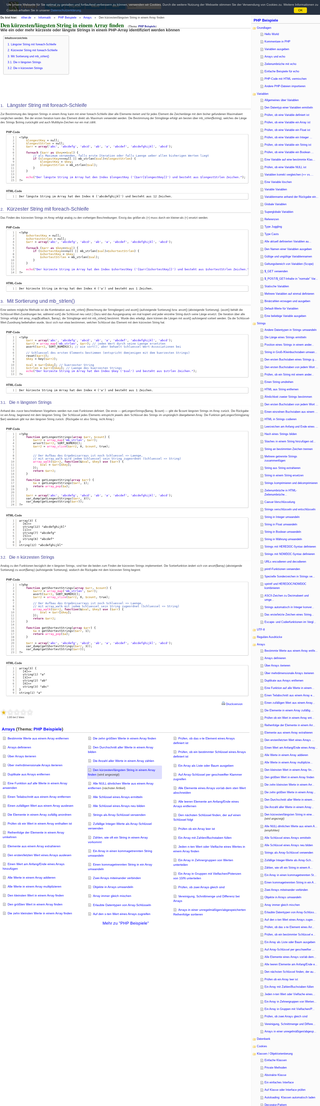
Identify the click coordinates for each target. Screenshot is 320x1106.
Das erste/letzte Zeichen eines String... (289, 614)
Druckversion (234, 704)
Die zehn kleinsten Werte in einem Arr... (289, 784)
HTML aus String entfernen (281, 389)
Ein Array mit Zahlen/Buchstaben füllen (205, 837)
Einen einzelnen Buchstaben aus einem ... (291, 411)
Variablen (262, 93)
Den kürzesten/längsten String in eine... (289, 814)
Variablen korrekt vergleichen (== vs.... (288, 174)
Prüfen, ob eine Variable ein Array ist (287, 122)
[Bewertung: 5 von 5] (30, 712)
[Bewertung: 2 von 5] (10, 712)
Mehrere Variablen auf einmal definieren (289, 293)
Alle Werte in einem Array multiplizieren (34, 886)
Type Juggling (273, 226)
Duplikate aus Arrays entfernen (29, 774)
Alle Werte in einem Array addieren (32, 877)
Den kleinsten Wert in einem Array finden (36, 895)
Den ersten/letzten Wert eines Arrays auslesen (39, 855)
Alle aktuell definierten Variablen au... (287, 241)
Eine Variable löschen (278, 182)
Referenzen (271, 219)
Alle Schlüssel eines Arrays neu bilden (119, 806)
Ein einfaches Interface (279, 1082)
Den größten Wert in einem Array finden (35, 904)
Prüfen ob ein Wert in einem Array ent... (289, 717)
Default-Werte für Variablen (281, 308)
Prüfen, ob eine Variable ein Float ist (287, 130)
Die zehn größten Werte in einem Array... (290, 792)
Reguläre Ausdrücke (269, 637)
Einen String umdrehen (278, 382)
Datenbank (263, 1038)
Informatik (44, 17)
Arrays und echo (274, 56)
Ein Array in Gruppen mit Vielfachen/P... (289, 1009)
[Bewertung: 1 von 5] (3, 712)
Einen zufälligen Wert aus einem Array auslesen (40, 805)
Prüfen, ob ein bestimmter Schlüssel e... (289, 934)
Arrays (87, 17)
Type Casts (271, 234)
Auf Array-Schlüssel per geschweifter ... (289, 949)
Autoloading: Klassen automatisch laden (289, 1097)
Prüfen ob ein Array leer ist (196, 828)
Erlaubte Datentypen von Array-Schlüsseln (122, 905)
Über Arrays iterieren (22, 756)
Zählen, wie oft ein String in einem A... (288, 867)
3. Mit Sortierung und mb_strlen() (28, 56)
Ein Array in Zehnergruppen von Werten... (290, 1001)
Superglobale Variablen (278, 211)
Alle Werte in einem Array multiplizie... (288, 762)
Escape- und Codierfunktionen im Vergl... (290, 622)
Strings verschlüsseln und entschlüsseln (289, 509)
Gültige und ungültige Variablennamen (288, 256)
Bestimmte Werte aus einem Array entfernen (38, 738)
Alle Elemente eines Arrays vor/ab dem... (290, 957)
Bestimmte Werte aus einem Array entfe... (291, 650)
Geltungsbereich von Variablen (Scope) (288, 264)
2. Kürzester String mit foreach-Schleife (32, 50)
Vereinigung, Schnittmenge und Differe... (289, 1024)
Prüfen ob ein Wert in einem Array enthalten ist (40, 823)
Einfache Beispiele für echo (281, 71)
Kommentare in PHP (277, 41)
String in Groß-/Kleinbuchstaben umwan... (290, 352)
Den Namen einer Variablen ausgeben (288, 249)
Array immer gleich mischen (112, 896)
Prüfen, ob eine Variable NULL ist (285, 167)
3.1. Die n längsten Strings (24, 62)
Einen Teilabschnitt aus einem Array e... (289, 695)
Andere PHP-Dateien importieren (284, 86)
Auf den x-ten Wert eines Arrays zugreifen (121, 914)
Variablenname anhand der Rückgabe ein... (291, 196)
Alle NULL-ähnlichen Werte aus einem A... (290, 826)
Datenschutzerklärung (66, 10)
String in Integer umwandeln (282, 517)
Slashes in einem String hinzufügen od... (290, 441)
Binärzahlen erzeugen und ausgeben (287, 301)
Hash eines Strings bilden (280, 434)
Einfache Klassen (275, 1060)
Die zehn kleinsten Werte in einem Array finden (40, 913)
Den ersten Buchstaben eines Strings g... (290, 359)
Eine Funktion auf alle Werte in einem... (289, 688)
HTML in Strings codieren (280, 419)
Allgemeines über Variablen (281, 100)
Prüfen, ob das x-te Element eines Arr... (289, 927)
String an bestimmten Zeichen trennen (288, 449)
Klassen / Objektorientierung (275, 1053)
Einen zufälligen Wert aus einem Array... (289, 702)
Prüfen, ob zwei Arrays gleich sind (201, 887)
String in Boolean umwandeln (282, 531)
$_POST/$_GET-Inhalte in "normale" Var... (291, 278)
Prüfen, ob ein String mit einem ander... (289, 374)
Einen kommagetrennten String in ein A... (290, 882)
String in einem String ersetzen (283, 475)
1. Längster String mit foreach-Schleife (32, 44)
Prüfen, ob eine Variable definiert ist (286, 115)
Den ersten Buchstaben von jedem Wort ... (291, 367)
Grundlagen (264, 27)
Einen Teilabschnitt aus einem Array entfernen (39, 796)
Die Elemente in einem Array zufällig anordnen (39, 814)
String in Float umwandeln (280, 524)
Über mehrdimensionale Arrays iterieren (35, 765)
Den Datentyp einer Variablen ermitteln (288, 107)
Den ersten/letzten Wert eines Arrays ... (289, 740)
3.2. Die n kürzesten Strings (25, 68)
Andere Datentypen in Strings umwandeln (290, 329)
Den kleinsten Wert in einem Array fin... (289, 769)
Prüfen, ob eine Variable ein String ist (287, 144)
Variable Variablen (275, 189)
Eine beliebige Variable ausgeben (285, 316)
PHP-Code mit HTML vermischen (285, 78)
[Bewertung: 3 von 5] (16, 712)
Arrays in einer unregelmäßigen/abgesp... (290, 1031)
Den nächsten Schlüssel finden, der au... (290, 971)
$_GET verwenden (276, 271)
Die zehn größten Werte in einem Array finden (124, 738)
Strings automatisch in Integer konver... (289, 607)
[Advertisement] (110, 63)
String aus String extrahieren (282, 468)
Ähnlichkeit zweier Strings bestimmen (288, 396)
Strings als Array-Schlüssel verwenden (119, 815)
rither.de (26, 17)
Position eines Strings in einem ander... (289, 344)
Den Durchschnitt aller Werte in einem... (289, 799)
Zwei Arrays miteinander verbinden (117, 878)
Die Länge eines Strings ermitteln (285, 337)
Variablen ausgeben (276, 49)
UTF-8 (261, 629)
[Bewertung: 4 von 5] (23, 712)
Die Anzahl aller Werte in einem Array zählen (123, 761)
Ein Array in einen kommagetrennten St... (290, 875)
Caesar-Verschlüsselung (279, 502)
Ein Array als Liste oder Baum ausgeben (206, 765)
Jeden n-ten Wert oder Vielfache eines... (289, 994)
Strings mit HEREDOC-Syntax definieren (290, 546)
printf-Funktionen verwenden (282, 569)
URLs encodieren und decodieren (285, 561)
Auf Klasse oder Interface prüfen (284, 1089)
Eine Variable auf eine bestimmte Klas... (289, 159)
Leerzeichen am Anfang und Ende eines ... (291, 426)
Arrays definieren (19, 747)
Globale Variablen (275, 204)
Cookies (262, 1046)
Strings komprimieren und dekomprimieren (291, 483)
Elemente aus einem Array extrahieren (34, 846)
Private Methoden (275, 1067)
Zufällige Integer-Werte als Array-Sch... (288, 860)
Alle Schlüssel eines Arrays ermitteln (118, 797)
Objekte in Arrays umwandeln (113, 887)
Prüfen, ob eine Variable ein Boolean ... (289, 152)
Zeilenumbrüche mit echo (280, 64)
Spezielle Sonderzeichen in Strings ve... (289, 576)
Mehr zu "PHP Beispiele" (126, 923)
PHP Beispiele (67, 17)
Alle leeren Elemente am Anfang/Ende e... (290, 964)
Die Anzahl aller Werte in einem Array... (289, 807)
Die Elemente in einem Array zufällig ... (289, 710)
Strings (261, 323)
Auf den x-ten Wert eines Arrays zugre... (289, 919)
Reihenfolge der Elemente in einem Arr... (289, 725)
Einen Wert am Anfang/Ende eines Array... (291, 747)
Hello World (271, 34)
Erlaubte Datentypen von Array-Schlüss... (290, 912)
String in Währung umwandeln (283, 539)
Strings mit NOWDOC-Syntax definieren (289, 554)
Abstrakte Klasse (275, 1075)
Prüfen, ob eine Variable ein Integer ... (288, 137)
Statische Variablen (276, 286)
